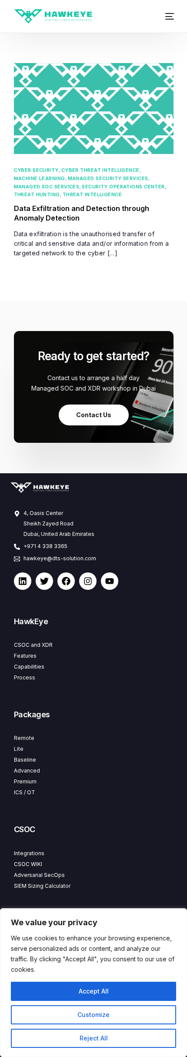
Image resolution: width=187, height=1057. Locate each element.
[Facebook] (66, 581)
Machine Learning (39, 178)
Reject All (94, 1038)
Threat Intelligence (92, 194)
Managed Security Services (108, 178)
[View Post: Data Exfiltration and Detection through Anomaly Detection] (94, 108)
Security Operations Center (123, 186)
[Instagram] (88, 581)
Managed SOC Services (47, 186)
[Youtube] (109, 581)
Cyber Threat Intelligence (100, 170)
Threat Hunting (37, 194)
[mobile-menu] (166, 16)
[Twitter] (44, 581)
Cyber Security (36, 170)
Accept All (94, 991)
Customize (93, 1014)
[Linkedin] (22, 581)
